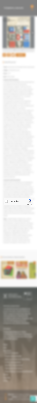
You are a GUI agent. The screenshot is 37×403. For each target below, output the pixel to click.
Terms (31, 204)
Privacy (28, 204)
